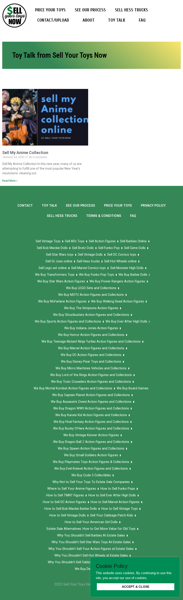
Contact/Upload (53, 20)
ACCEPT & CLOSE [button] (135, 586)
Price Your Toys (50, 9)
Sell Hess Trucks (131, 9)
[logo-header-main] (15, 15)
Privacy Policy (153, 206)
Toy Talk (116, 20)
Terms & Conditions (103, 216)
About (89, 20)
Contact (25, 206)
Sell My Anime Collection (25, 152)
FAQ (142, 20)
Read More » (10, 180)
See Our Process (90, 9)
